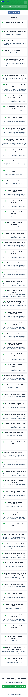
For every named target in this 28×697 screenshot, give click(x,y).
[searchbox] (14, 6)
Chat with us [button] (8, 686)
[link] (14, 24)
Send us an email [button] (21, 686)
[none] (7, 2)
